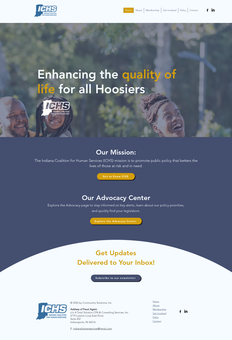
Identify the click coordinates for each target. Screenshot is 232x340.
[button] (138, 10)
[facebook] (207, 10)
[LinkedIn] (213, 10)
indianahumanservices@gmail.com (92, 328)
